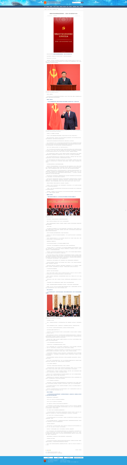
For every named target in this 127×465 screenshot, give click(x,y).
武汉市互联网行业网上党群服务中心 (78, 457)
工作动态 (54, 6)
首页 (45, 6)
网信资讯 (51, 6)
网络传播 (61, 6)
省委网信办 (58, 457)
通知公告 (57, 6)
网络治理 (64, 6)
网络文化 (78, 6)
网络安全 (70, 6)
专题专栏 (51, 9)
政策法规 (81, 6)
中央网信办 (48, 457)
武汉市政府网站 (68, 457)
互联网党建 (74, 6)
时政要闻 (47, 6)
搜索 (82, 2)
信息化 (68, 6)
